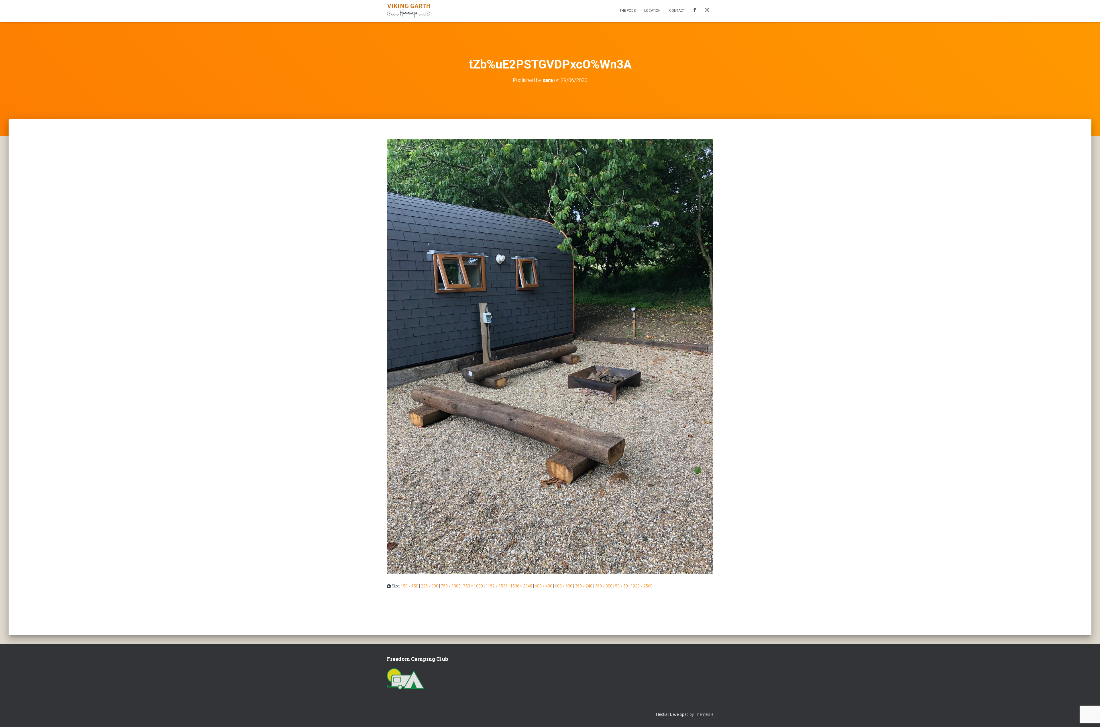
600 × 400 (543, 586)
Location (652, 11)
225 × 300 (429, 586)
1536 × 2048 (521, 586)
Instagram (707, 11)
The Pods (628, 11)
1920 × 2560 (641, 586)
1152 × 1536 (497, 586)
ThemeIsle (704, 714)
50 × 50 (621, 586)
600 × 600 (563, 586)
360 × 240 (583, 586)
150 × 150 (409, 586)
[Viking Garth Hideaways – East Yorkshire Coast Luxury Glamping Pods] (408, 11)
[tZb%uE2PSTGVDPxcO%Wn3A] (550, 356)
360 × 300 (603, 586)
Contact (677, 11)
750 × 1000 (451, 586)
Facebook (695, 11)
